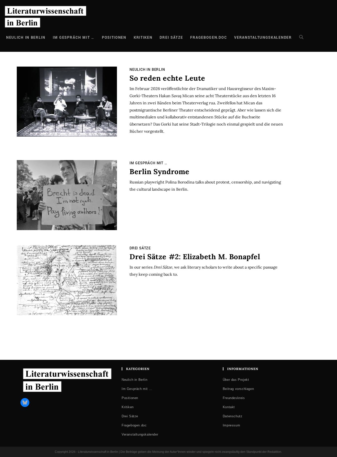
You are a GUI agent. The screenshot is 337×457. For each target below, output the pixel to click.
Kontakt (229, 407)
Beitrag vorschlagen (238, 389)
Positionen (130, 398)
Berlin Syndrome (159, 171)
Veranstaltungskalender (140, 434)
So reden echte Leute (167, 78)
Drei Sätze (140, 248)
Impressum (231, 425)
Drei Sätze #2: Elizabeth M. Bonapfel (196, 256)
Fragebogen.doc (134, 425)
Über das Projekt (236, 380)
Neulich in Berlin (147, 69)
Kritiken (128, 407)
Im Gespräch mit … (148, 163)
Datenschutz (233, 416)
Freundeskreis (234, 398)
